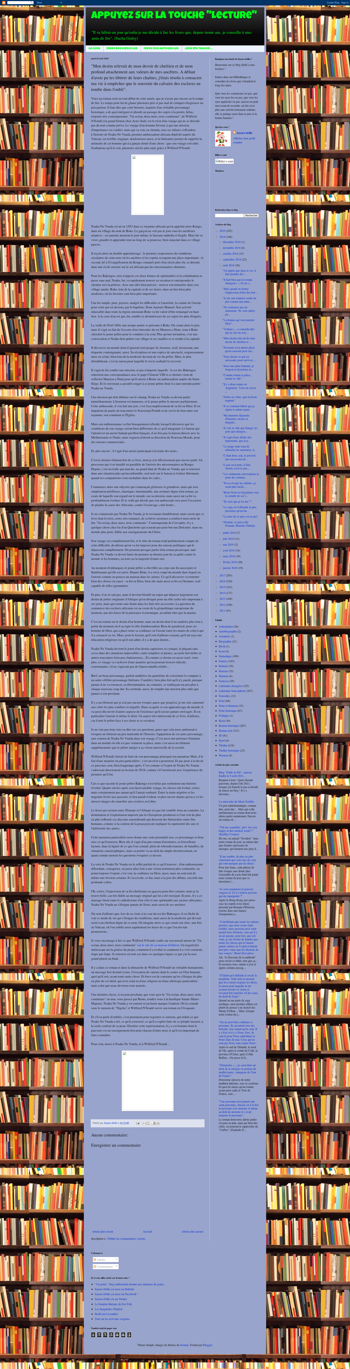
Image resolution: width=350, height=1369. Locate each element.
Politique (224, 715)
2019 (222, 231)
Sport (222, 740)
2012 (222, 605)
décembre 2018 (232, 242)
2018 (222, 237)
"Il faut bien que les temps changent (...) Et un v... (237, 281)
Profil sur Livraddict (106, 1314)
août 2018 (229, 265)
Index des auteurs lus (161, 48)
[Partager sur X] (151, 1123)
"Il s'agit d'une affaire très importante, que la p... (237, 439)
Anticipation (226, 626)
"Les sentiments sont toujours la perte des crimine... (240, 475)
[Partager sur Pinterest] (158, 1123)
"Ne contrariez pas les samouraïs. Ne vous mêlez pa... (238, 310)
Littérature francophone (232, 691)
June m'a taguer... (199, 48)
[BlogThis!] (148, 1123)
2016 (222, 581)
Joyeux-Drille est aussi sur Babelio (114, 1289)
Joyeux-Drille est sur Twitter (111, 1299)
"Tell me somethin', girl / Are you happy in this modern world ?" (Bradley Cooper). (238, 830)
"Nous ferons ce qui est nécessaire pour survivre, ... (239, 358)
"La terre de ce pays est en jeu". (240, 516)
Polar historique (228, 711)
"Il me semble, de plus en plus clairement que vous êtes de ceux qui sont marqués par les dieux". (237, 859)
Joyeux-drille (244, 133)
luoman (184, 1345)
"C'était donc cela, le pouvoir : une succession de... (239, 457)
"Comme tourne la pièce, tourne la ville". (236, 376)
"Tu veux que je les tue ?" (237, 501)
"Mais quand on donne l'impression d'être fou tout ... (240, 290)
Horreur (223, 671)
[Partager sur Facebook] (155, 1123)
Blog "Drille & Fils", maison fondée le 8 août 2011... (235, 774)
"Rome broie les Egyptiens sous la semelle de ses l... (240, 494)
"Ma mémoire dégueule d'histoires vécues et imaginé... (235, 418)
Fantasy (223, 661)
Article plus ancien (192, 1231)
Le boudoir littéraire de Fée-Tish (113, 1304)
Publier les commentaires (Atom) (126, 1238)
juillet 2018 (230, 532)
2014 (222, 593)
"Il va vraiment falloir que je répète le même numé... (238, 407)
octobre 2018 (231, 253)
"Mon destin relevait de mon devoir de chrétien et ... (238, 339)
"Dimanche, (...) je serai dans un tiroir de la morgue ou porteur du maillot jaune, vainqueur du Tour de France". (237, 1070)
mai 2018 (228, 544)
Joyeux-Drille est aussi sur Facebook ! (116, 1294)
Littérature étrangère (230, 686)
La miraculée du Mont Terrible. (237, 801)
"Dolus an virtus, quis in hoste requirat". (239, 398)
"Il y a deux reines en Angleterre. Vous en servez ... (239, 387)
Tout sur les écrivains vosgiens (112, 1319)
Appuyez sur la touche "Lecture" (174, 16)
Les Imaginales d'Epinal (108, 1309)
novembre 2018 (232, 248)
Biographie (225, 641)
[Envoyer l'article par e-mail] (137, 1123)
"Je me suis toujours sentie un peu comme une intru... (239, 299)
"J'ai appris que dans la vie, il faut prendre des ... (239, 272)
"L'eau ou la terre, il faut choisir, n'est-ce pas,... (236, 466)
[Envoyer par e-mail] (144, 1123)
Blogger (207, 1345)
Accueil (94, 48)
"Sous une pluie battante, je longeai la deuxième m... (238, 367)
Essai (222, 651)
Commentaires (104, 1266)
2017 (222, 575)
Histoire (223, 666)
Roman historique (229, 725)
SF (220, 735)
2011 (222, 610)
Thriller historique (229, 750)
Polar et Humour (228, 706)
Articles (100, 1259)
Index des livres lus (122, 48)
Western (223, 755)
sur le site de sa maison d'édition (158, 945)
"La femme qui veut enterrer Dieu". (238, 321)
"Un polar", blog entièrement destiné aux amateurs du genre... (130, 1284)
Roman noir (225, 730)
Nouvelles (224, 696)
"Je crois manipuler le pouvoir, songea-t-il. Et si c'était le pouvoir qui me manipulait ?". (238, 892)
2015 (222, 587)
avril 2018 (229, 550)
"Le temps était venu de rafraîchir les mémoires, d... (239, 448)
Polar (222, 701)
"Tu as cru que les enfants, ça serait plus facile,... (239, 484)
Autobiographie (228, 631)
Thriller (223, 745)
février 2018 (230, 562)
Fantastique (225, 656)
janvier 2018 (230, 568)
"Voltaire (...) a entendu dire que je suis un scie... (238, 330)
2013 (222, 598)
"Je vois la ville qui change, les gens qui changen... (240, 429)
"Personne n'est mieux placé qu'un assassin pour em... (238, 349)
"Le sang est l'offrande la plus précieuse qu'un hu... (239, 508)
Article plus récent (102, 1231)
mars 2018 (229, 556)
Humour (223, 676)
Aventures (224, 636)
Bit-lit (222, 646)
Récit (222, 721)
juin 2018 (229, 538)
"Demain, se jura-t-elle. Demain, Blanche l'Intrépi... (239, 523)
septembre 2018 (232, 259)
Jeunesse (224, 681)
